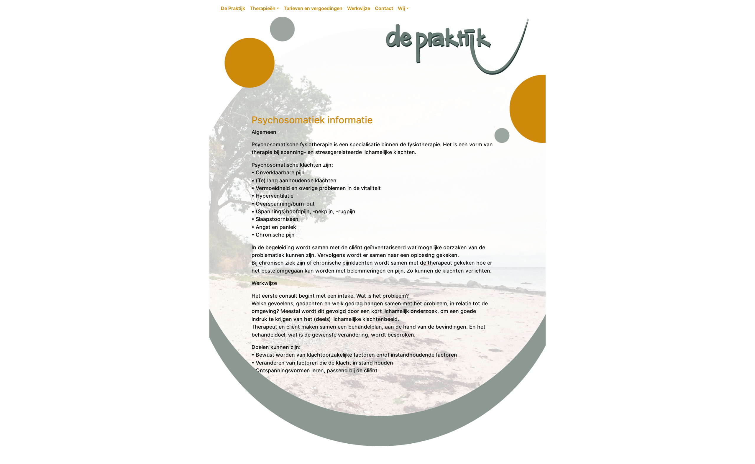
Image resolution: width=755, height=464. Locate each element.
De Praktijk (233, 8)
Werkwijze (358, 8)
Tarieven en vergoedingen (313, 8)
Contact (384, 8)
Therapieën (262, 8)
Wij (401, 8)
